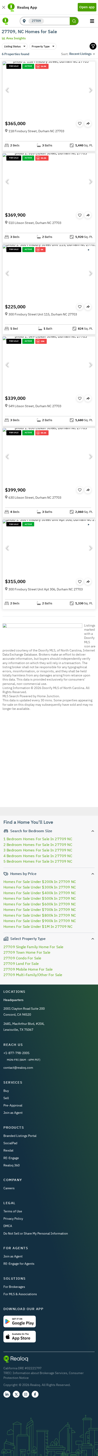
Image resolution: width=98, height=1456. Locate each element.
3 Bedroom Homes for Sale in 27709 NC (37, 850)
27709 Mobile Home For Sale (28, 969)
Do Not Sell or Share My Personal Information (35, 1233)
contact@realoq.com (18, 1068)
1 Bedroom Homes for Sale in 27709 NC (37, 839)
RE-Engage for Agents (18, 1264)
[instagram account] (25, 1394)
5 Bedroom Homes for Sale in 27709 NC (37, 861)
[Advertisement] (49, 771)
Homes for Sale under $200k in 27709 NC (39, 881)
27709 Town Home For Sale (26, 952)
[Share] (88, 123)
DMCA (7, 1226)
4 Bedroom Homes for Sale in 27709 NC (37, 855)
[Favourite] (80, 123)
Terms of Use (12, 1211)
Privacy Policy (13, 1218)
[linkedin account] (6, 1394)
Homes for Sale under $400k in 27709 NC (39, 893)
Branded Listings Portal (19, 1136)
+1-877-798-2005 (16, 1053)
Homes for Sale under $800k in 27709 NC (39, 915)
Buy (6, 1091)
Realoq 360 (11, 1165)
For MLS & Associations (20, 1294)
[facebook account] (35, 1394)
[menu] (92, 21)
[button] (49, 90)
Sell (6, 1098)
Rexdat (8, 1150)
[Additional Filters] (93, 46)
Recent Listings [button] (80, 54)
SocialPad (10, 1143)
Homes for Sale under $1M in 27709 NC (37, 926)
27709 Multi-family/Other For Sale (32, 974)
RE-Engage (11, 1158)
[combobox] (57, 21)
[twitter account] (16, 1394)
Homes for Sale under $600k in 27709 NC (39, 904)
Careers (9, 1188)
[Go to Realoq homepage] (5, 21)
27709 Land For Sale (21, 963)
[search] (74, 21)
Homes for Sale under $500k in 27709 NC (39, 898)
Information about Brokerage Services (40, 1373)
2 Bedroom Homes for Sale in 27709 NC (37, 844)
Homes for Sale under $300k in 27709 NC (39, 887)
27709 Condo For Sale (22, 958)
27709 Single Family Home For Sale (33, 947)
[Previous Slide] (7, 89)
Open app (87, 7)
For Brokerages (14, 1287)
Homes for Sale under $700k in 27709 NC (39, 909)
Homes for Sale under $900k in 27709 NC (39, 920)
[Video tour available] (88, 250)
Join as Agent (13, 1113)
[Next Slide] (90, 89)
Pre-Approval (12, 1105)
